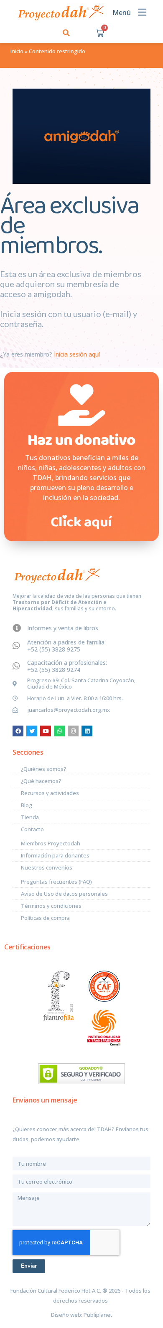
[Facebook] (18, 731)
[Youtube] (45, 731)
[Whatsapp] (59, 731)
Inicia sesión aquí (76, 354)
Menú (121, 12)
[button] (66, 33)
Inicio (16, 51)
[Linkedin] (87, 731)
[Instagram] (73, 731)
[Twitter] (31, 731)
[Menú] (142, 12)
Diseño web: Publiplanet (81, 1314)
